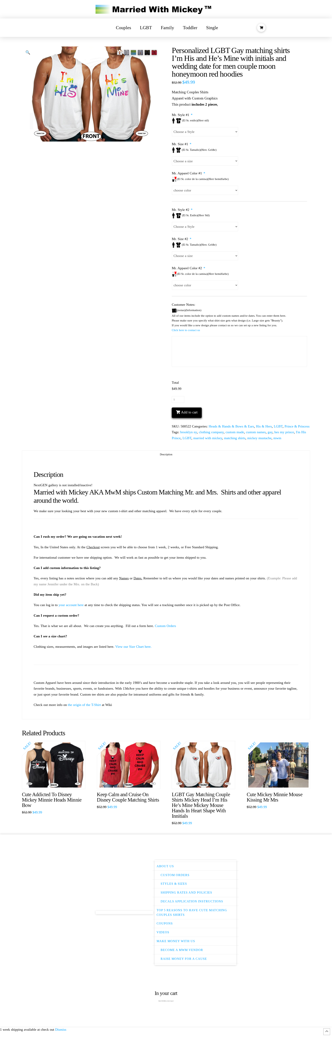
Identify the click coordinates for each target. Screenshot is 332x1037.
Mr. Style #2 (182, 210)
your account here (71, 605)
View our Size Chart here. (133, 647)
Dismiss (60, 1029)
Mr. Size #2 (181, 239)
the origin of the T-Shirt (84, 705)
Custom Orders (165, 626)
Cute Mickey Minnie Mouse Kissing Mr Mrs (274, 797)
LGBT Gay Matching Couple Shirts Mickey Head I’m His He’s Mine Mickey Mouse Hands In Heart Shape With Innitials (201, 805)
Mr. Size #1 (181, 144)
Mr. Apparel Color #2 (188, 268)
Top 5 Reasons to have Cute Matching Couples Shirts (192, 912)
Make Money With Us (176, 941)
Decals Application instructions (192, 901)
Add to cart (189, 412)
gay (270, 432)
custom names (256, 432)
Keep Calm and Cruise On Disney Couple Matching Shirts (128, 797)
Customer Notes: (183, 304)
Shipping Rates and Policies (186, 892)
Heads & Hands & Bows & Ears (231, 426)
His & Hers (264, 426)
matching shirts (234, 438)
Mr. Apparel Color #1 (188, 173)
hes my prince (284, 432)
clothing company (211, 432)
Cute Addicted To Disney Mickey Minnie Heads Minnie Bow (51, 800)
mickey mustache (259, 438)
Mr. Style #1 (182, 115)
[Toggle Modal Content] (261, 27)
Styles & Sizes (174, 883)
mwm (277, 438)
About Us (165, 866)
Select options (55, 782)
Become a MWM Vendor (182, 950)
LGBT (278, 426)
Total (175, 382)
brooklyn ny (188, 432)
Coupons (165, 923)
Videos (163, 932)
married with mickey (207, 438)
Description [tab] (166, 454)
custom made (235, 432)
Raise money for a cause (184, 958)
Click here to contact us (186, 330)
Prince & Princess (297, 426)
